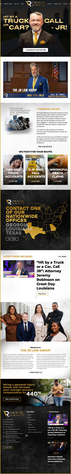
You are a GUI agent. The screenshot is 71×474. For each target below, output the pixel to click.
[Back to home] (35, 4)
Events (65, 3)
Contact (49, 3)
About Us (16, 3)
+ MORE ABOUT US (35, 372)
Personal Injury (8, 3)
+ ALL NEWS (62, 257)
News (22, 3)
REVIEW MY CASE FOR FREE (36, 50)
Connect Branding (25, 468)
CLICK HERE (13, 181)
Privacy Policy (57, 3)
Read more (42, 294)
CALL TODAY (12, 239)
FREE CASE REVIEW (45, 147)
